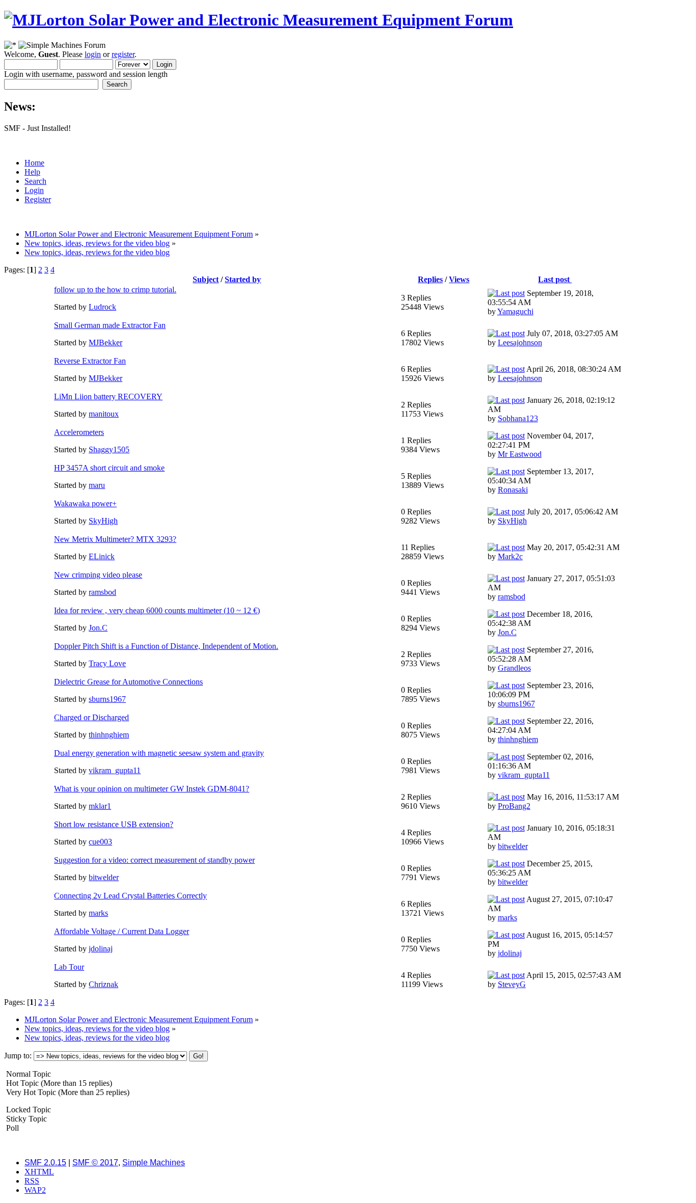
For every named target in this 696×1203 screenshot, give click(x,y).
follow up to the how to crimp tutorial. (115, 289)
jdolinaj (101, 948)
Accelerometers (79, 432)
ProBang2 (514, 806)
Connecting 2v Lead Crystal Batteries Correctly (130, 895)
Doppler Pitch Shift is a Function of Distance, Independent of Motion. (166, 646)
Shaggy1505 (109, 449)
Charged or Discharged (91, 717)
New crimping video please (98, 574)
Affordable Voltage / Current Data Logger (121, 931)
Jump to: (18, 1055)
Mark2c (510, 556)
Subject (206, 279)
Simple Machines (153, 1162)
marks (98, 913)
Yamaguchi (515, 311)
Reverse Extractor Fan (90, 361)
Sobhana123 (518, 418)
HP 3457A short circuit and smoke (109, 467)
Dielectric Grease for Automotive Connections (128, 681)
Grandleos (514, 668)
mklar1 (100, 806)
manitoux (104, 413)
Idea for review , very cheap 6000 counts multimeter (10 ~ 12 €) (157, 610)
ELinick (102, 556)
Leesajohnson (520, 342)
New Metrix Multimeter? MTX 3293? (115, 539)
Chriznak (103, 984)
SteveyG (512, 984)
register (123, 54)
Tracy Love (107, 663)
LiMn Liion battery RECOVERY (108, 396)
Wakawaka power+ (85, 503)
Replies (430, 279)
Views (459, 279)
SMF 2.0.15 (45, 1162)
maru (97, 485)
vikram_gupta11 (115, 770)
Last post (555, 279)
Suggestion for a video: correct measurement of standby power (154, 860)
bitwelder (513, 846)
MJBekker (105, 342)
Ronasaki (513, 489)
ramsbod (102, 592)
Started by (243, 279)
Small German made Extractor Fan (110, 325)
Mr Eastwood (520, 454)
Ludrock (102, 307)
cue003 (100, 841)
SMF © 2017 (95, 1162)
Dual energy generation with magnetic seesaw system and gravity (159, 753)
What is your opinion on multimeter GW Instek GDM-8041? (151, 788)
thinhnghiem (109, 734)
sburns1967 (107, 699)
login (93, 54)
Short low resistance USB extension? (113, 824)
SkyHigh (103, 520)
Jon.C (98, 627)
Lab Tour (69, 967)
